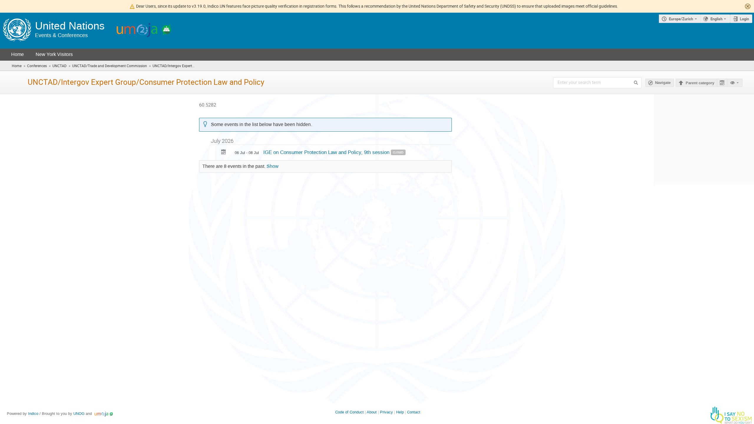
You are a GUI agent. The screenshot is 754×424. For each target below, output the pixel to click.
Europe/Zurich (681, 18)
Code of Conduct (349, 412)
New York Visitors (54, 54)
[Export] (722, 83)
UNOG (79, 413)
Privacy (386, 412)
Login (744, 18)
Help (400, 412)
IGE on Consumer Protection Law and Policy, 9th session (327, 152)
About (372, 412)
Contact (413, 412)
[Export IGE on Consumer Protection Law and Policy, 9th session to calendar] (223, 152)
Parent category (700, 83)
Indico (33, 413)
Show (273, 166)
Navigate (663, 82)
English (716, 18)
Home (17, 54)
